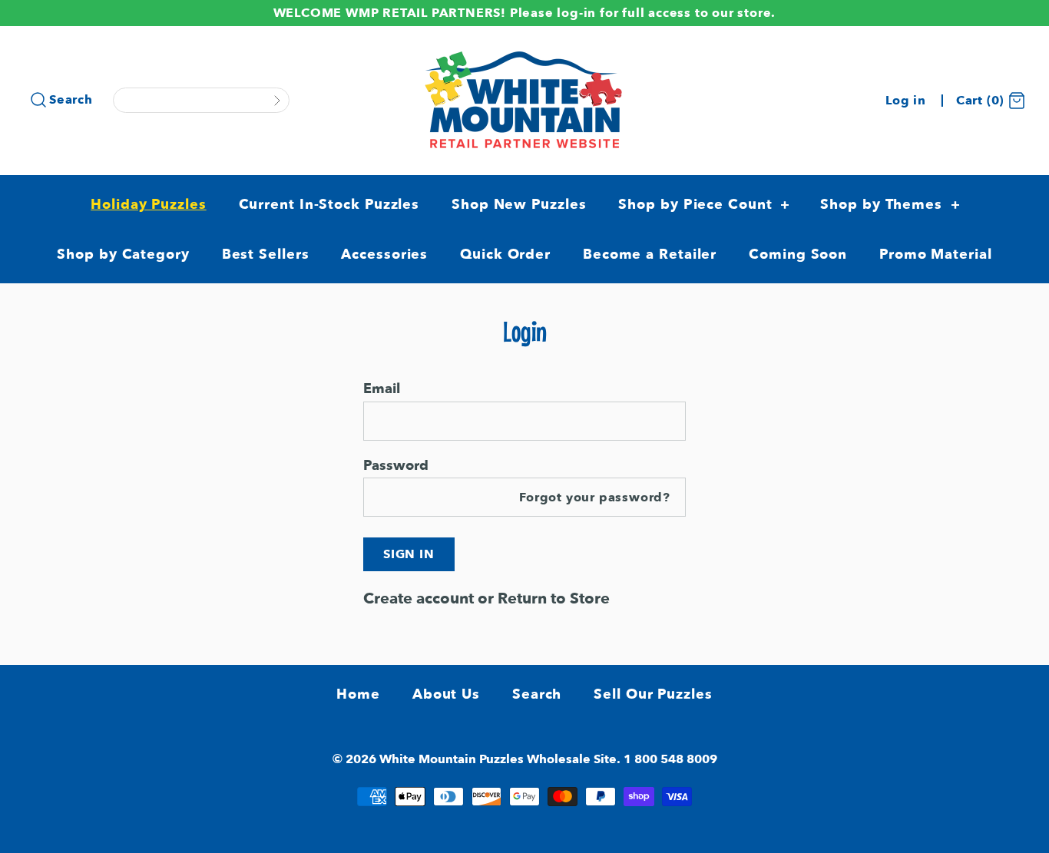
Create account (418, 598)
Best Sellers (265, 254)
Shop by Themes (890, 204)
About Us (446, 694)
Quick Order (505, 254)
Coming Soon (798, 254)
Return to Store (554, 598)
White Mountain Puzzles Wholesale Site (498, 759)
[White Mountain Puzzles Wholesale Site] (524, 53)
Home (358, 694)
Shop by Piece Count (704, 204)
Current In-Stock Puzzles (329, 204)
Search (71, 99)
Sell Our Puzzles (653, 694)
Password (396, 465)
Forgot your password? (594, 497)
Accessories (384, 254)
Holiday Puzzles (149, 204)
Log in (905, 100)
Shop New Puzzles (519, 204)
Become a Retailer (649, 254)
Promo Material (935, 254)
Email (381, 388)
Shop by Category (123, 254)
